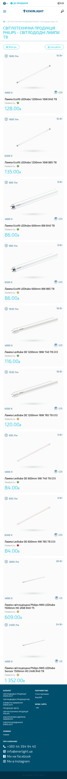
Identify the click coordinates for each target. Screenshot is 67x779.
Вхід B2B (38, 697)
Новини (6, 735)
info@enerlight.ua (20, 751)
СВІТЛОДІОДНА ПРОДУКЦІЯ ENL (16, 699)
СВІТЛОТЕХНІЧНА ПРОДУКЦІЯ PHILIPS (23, 22)
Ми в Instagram (18, 761)
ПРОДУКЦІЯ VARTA (11, 708)
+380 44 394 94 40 (21, 746)
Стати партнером (42, 694)
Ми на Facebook (19, 756)
